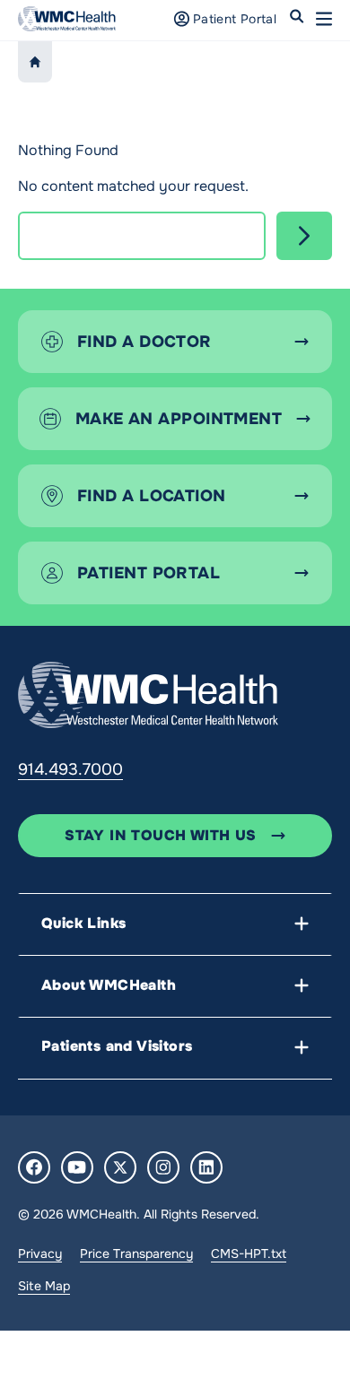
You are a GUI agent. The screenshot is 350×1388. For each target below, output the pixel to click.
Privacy (40, 1253)
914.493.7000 (70, 769)
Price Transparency (136, 1253)
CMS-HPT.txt (248, 1253)
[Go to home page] (148, 695)
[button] (324, 19)
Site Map (44, 1286)
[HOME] (35, 62)
